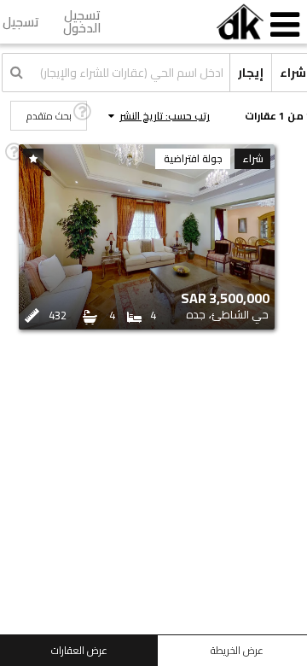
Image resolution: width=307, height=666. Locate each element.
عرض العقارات (79, 650)
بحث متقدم (49, 116)
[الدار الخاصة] (240, 22)
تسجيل (21, 21)
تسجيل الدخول (82, 21)
